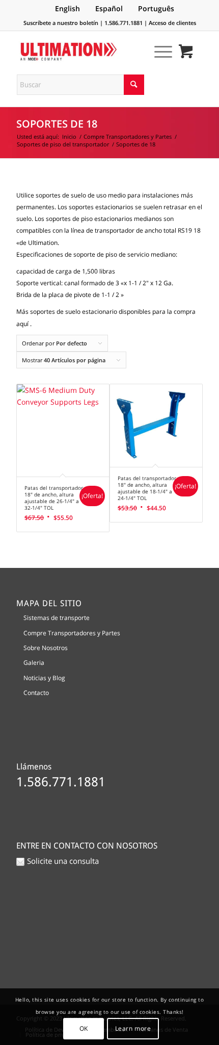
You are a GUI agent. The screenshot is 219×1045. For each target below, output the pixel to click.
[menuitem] (158, 51)
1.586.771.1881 (123, 23)
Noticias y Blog (44, 678)
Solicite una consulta (63, 861)
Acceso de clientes (172, 23)
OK (83, 1028)
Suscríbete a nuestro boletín (60, 23)
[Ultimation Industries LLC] (90, 51)
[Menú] (158, 51)
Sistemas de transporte (56, 617)
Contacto (36, 692)
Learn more (133, 1028)
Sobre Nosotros (45, 647)
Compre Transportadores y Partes (71, 633)
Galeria (33, 662)
